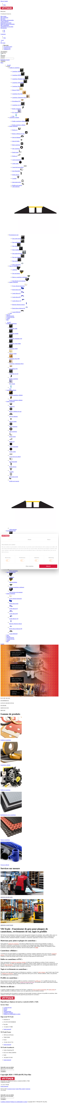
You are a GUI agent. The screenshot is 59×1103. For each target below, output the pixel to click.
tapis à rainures (41, 972)
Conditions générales (8, 1012)
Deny (10, 566)
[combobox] (7, 58)
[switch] (22, 560)
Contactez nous (6, 47)
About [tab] (48, 539)
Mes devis (3, 19)
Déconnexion (4, 28)
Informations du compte (6, 22)
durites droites (52, 989)
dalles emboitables (9, 964)
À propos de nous (10, 317)
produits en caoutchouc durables (18, 962)
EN (4, 31)
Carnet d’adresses (5, 21)
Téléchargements (10, 316)
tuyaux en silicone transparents (39, 989)
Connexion (3, 34)
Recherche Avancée (5, 59)
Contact (8, 318)
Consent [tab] (10, 539)
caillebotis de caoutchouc (7, 973)
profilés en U (38, 981)
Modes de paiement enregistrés (8, 24)
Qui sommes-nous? (7, 46)
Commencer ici (6, 49)
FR (4, 30)
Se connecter (4, 51)
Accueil (9, 65)
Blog (4, 5)
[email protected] (7, 1029)
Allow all (48, 566)
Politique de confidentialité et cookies (11, 1014)
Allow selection (29, 566)
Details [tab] (29, 539)
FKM (36, 947)
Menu (2, 62)
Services (8, 314)
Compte (2, 644)
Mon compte (3, 16)
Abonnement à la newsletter (7, 26)
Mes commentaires (5, 25)
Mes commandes (4, 17)
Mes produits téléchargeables (7, 20)
